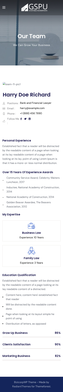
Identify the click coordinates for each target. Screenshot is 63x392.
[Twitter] (25, 119)
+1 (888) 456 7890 (31, 113)
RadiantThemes (22, 386)
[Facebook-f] (21, 119)
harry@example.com (32, 108)
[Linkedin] (29, 119)
